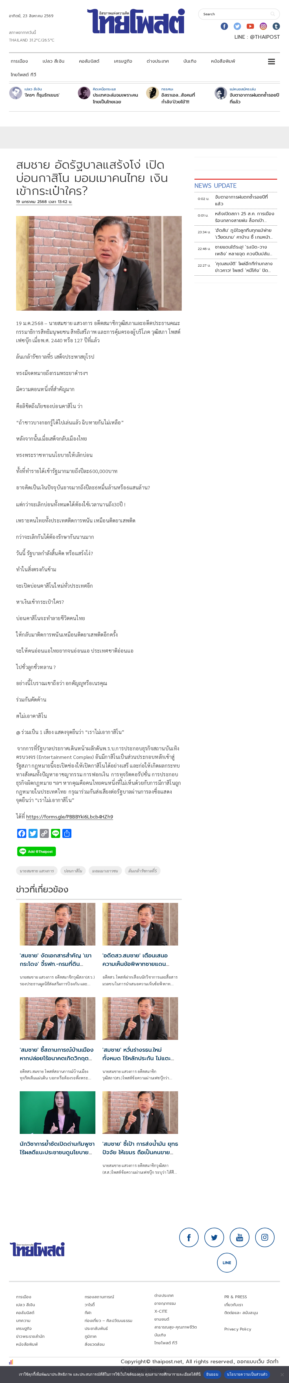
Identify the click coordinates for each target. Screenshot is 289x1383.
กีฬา (88, 1313)
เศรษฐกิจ (123, 61)
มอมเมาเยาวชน (105, 870)
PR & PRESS (235, 1297)
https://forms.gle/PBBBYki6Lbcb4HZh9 (69, 816)
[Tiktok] (276, 26)
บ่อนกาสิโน (73, 870)
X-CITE (160, 1311)
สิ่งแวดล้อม (95, 1344)
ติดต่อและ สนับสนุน (241, 1313)
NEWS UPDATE (215, 185)
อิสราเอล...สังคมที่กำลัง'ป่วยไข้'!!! (178, 98)
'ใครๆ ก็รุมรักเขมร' (42, 95)
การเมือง (19, 61)
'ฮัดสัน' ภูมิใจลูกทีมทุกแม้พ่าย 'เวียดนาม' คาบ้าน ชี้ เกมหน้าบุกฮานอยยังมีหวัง (243, 234)
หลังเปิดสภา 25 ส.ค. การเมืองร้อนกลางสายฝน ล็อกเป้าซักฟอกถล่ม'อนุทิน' (245, 217)
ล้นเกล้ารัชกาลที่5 (142, 870)
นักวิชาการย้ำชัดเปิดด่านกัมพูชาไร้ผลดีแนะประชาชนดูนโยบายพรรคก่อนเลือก (57, 1152)
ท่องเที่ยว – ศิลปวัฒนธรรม (109, 1321)
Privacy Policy (237, 1329)
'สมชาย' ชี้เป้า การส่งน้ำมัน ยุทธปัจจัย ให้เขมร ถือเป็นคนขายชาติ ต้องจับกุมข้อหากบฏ (140, 1152)
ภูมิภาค (91, 1337)
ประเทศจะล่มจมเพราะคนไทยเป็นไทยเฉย (115, 98)
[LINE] (227, 1262)
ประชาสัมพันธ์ (96, 1329)
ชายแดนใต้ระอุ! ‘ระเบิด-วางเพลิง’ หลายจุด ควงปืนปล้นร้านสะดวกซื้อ (242, 250)
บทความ (23, 1321)
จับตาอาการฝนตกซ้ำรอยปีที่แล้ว (254, 98)
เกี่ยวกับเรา (233, 1305)
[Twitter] (237, 26)
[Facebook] (224, 26)
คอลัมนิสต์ (89, 61)
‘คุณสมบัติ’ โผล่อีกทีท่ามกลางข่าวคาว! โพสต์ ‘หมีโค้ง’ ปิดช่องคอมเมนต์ (244, 267)
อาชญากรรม (165, 1303)
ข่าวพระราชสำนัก (30, 1337)
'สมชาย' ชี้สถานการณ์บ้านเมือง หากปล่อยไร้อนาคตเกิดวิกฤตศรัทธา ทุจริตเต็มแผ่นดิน (57, 1058)
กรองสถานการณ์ (99, 1297)
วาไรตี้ (90, 1305)
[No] (282, 1374)
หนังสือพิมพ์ (223, 61)
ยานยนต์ (161, 1319)
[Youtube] (250, 26)
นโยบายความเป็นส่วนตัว (247, 1374)
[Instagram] (263, 26)
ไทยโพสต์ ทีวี (23, 74)
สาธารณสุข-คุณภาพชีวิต (175, 1327)
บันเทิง (189, 61)
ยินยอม (212, 1374)
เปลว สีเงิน (53, 61)
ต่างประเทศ (158, 61)
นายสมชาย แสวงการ (37, 870)
